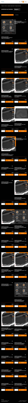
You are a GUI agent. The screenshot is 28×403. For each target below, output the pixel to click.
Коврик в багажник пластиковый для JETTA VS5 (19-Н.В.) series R (20, 357)
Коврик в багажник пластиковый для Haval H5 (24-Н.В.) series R (7, 357)
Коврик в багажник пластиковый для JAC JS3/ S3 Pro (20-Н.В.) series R (6, 285)
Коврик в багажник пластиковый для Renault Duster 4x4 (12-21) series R (19, 343)
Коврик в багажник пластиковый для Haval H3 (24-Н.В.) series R (7, 343)
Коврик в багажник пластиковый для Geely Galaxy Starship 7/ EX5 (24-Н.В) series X (7, 155)
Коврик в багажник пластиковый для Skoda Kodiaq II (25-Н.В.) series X (20, 67)
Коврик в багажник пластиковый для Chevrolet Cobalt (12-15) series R (6, 37)
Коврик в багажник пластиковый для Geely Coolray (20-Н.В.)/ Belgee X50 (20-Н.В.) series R (20, 227)
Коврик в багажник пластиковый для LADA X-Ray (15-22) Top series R (19, 124)
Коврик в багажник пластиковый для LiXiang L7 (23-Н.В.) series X (20, 270)
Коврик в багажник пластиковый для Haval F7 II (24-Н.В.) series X (20, 330)
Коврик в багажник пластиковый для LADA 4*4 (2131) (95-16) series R (7, 168)
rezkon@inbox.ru (24, 401)
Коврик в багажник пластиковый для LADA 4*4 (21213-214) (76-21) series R (6, 370)
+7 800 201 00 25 (20, 401)
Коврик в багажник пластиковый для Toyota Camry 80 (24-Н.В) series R (19, 300)
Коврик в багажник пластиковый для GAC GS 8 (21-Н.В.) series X (20, 96)
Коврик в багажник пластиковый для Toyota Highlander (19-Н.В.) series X (6, 96)
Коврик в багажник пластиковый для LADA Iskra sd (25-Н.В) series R (7, 241)
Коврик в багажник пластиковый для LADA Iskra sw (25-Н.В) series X (19, 198)
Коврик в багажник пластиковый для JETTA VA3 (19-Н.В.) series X (20, 370)
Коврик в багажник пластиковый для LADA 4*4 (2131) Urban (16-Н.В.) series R (20, 139)
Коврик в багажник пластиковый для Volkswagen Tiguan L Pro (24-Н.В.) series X (7, 51)
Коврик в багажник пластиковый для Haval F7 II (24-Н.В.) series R (7, 384)
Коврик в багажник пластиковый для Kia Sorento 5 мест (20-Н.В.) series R (20, 384)
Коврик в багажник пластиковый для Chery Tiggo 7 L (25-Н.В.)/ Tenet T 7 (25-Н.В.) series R (20, 22)
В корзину (9, 43)
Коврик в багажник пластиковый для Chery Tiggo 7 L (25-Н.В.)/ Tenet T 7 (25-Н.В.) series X (7, 270)
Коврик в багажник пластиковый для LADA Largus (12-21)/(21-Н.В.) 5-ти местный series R (20, 168)
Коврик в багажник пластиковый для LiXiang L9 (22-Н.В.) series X (20, 241)
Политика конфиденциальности (4, 401)
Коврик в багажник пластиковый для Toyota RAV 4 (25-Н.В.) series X (7, 125)
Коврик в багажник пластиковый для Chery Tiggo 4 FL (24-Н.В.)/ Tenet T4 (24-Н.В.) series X (7, 329)
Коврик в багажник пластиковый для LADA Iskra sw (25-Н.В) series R (6, 183)
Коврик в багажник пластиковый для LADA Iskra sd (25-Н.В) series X (7, 227)
